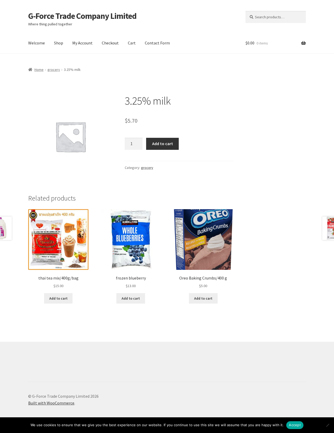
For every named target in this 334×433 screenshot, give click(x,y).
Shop (58, 42)
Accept (295, 425)
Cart (132, 42)
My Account (82, 42)
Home (39, 69)
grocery (53, 69)
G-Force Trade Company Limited (82, 16)
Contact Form (157, 42)
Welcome (36, 42)
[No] (327, 425)
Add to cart (162, 143)
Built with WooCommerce (51, 403)
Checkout (110, 42)
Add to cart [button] (58, 298)
